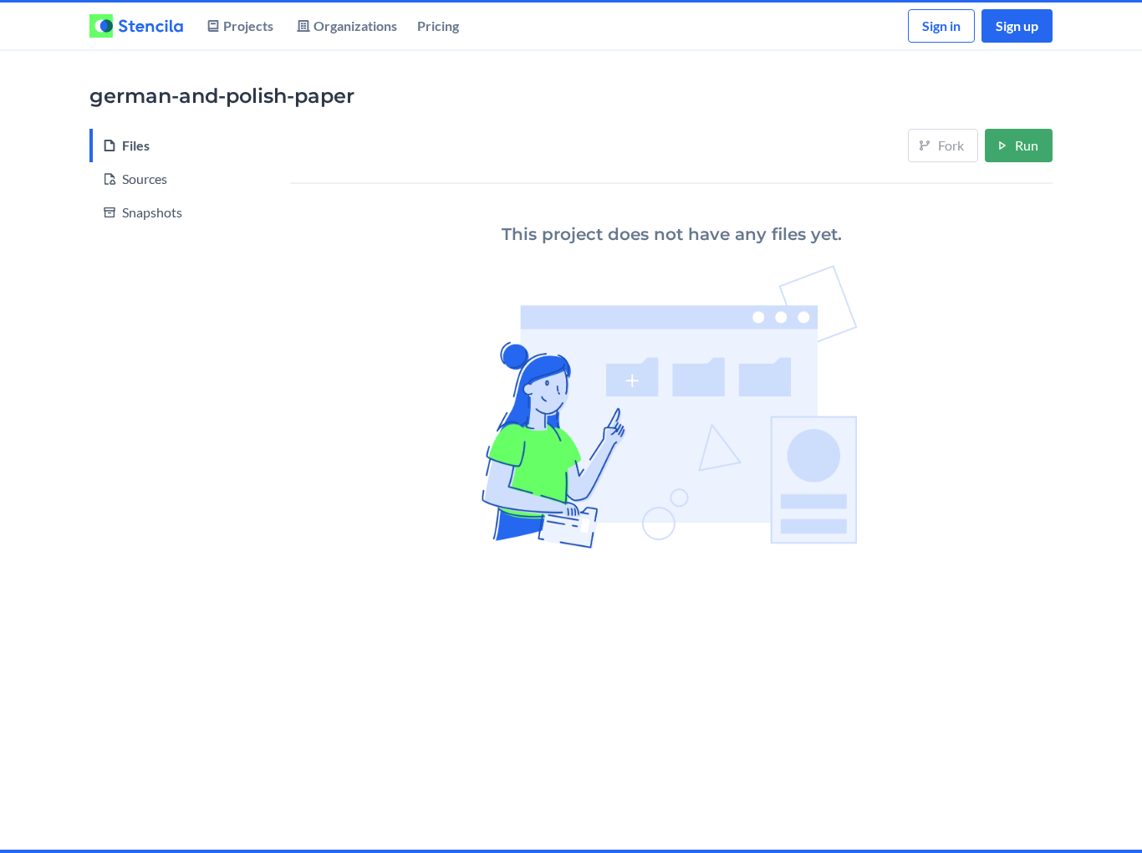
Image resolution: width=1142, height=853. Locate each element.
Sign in (941, 25)
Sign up (1017, 25)
